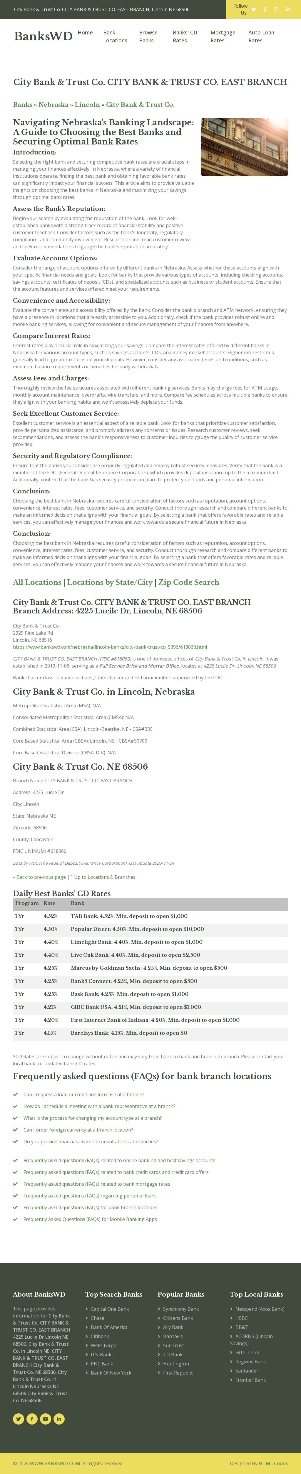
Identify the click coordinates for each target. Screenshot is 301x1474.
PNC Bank (102, 1363)
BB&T (241, 1327)
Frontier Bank (250, 1380)
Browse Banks (148, 36)
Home (85, 32)
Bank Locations (115, 36)
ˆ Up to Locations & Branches (103, 877)
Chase (97, 1318)
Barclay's (173, 1336)
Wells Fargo (104, 1345)
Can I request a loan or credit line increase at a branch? (84, 1094)
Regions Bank (250, 1361)
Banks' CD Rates (185, 36)
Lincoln (87, 104)
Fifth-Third (247, 1352)
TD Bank (173, 1354)
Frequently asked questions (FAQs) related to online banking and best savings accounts (119, 1160)
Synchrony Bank (181, 1309)
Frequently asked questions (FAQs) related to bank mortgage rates (97, 1184)
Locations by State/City (110, 582)
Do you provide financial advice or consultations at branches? (91, 1141)
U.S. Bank (101, 1354)
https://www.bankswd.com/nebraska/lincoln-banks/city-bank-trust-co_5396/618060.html (110, 647)
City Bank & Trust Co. (140, 104)
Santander (246, 1370)
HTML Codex (273, 1463)
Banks (22, 104)
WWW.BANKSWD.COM (55, 1463)
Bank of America (109, 1327)
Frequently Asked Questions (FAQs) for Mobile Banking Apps (90, 1219)
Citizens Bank (178, 1318)
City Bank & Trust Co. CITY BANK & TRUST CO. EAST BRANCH (150, 82)
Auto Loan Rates (261, 36)
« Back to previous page (39, 877)
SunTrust (173, 1345)
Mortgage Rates (222, 36)
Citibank (100, 1336)
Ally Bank (173, 1327)
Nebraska (53, 104)
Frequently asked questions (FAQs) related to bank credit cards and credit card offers (116, 1172)
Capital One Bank (110, 1309)
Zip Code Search (188, 582)
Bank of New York (111, 1373)
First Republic (178, 1373)
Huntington (176, 1363)
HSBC (241, 1318)
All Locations (37, 582)
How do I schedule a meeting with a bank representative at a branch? (99, 1106)
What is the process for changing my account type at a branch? (93, 1118)
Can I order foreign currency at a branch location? (78, 1130)
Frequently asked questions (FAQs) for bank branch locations (91, 1207)
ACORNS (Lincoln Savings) (251, 1340)
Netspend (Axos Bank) (260, 1309)
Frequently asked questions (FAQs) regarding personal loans (90, 1195)
